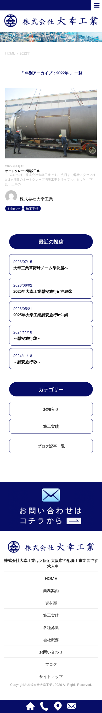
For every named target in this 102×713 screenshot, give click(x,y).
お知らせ (14, 208)
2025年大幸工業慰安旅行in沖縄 (40, 315)
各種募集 (51, 627)
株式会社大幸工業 (36, 199)
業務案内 (51, 590)
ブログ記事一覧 (51, 446)
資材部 (51, 602)
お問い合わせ (51, 652)
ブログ (51, 664)
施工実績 (32, 208)
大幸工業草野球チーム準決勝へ (40, 268)
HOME (51, 578)
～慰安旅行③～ (27, 338)
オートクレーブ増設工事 (22, 170)
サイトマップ (51, 676)
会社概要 (51, 639)
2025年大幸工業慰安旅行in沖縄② (42, 291)
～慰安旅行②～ (27, 362)
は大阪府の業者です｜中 (51, 563)
